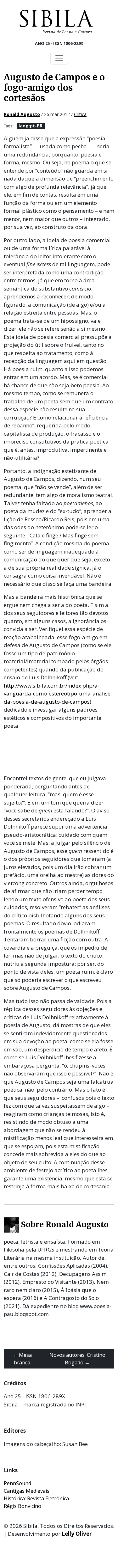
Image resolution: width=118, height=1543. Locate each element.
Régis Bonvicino (22, 1506)
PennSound (17, 1483)
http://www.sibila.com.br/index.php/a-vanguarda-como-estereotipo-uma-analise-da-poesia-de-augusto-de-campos (58, 693)
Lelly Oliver (77, 1533)
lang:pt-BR (30, 126)
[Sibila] (56, 21)
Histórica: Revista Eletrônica (36, 1498)
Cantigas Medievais (26, 1490)
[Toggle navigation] (59, 58)
